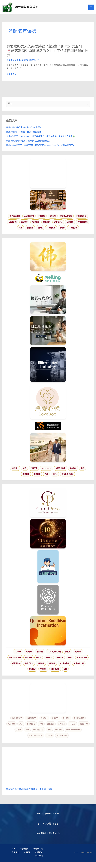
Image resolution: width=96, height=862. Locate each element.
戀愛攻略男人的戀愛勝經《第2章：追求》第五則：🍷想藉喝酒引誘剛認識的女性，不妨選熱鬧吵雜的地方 (47, 51)
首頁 (13, 849)
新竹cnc (50, 735)
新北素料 (58, 730)
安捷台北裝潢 (60, 468)
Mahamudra (46, 468)
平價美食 (43, 669)
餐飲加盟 (52, 216)
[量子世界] (48, 630)
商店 (24, 468)
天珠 (46, 474)
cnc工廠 (72, 724)
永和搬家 (35, 222)
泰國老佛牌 (84, 724)
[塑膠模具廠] (48, 364)
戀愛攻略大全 (30, 60)
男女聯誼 (29, 652)
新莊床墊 (66, 718)
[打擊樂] (48, 278)
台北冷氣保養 (29, 216)
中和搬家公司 (81, 216)
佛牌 (41, 724)
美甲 (27, 730)
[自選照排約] (48, 330)
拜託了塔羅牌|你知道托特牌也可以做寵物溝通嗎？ (28, 141)
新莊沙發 (11, 724)
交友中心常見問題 (54, 652)
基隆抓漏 (30, 228)
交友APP (18, 652)
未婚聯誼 (37, 474)
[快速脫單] (48, 447)
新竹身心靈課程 (66, 216)
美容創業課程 (83, 222)
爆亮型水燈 (38, 849)
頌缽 (20, 228)
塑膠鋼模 (41, 663)
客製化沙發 (58, 222)
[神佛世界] (48, 256)
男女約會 (78, 652)
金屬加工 (55, 718)
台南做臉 (70, 222)
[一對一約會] (48, 299)
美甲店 (70, 657)
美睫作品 (60, 657)
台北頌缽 (48, 789)
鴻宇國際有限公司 (26, 7)
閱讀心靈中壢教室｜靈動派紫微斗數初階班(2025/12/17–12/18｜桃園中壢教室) (40, 145)
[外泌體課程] (48, 200)
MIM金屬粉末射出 (35, 735)
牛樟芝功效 (73, 228)
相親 (49, 730)
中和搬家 (41, 216)
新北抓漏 (61, 724)
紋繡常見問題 (82, 657)
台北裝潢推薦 (64, 663)
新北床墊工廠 (38, 730)
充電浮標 (24, 849)
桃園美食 (46, 222)
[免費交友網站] (48, 534)
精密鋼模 (52, 663)
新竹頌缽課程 (15, 216)
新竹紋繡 (31, 789)
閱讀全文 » (11, 74)
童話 (82, 468)
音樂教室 (44, 718)
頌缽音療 (28, 657)
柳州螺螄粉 (55, 669)
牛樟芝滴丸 (29, 663)
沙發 (20, 724)
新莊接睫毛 (16, 663)
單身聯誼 (73, 468)
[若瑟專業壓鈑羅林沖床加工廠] (48, 426)
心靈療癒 (34, 468)
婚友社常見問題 (67, 474)
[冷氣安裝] (48, 566)
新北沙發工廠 (79, 663)
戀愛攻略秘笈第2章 (15, 60)
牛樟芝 (40, 228)
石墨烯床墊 (12, 222)
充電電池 (15, 852)
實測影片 (39, 852)
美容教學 (24, 222)
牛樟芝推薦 (51, 228)
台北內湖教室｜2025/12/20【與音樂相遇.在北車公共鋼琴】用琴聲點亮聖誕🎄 (40, 136)
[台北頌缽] (48, 600)
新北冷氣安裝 (79, 718)
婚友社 (54, 474)
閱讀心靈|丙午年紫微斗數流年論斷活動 (23, 127)
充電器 (27, 852)
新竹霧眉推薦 (21, 789)
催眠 (65, 669)
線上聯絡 (39, 855)
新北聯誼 (32, 669)
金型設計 (50, 724)
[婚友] (48, 401)
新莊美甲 (49, 657)
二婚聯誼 (26, 474)
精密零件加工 (17, 718)
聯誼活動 (40, 652)
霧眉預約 (10, 789)
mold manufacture (73, 730)
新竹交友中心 (62, 735)
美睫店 (38, 657)
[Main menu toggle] (91, 7)
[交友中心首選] (48, 502)
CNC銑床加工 (31, 718)
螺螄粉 (62, 228)
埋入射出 (15, 468)
